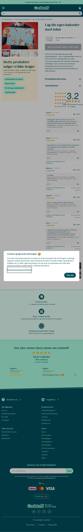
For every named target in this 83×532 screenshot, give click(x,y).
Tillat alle (70, 275)
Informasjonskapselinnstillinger (19, 270)
